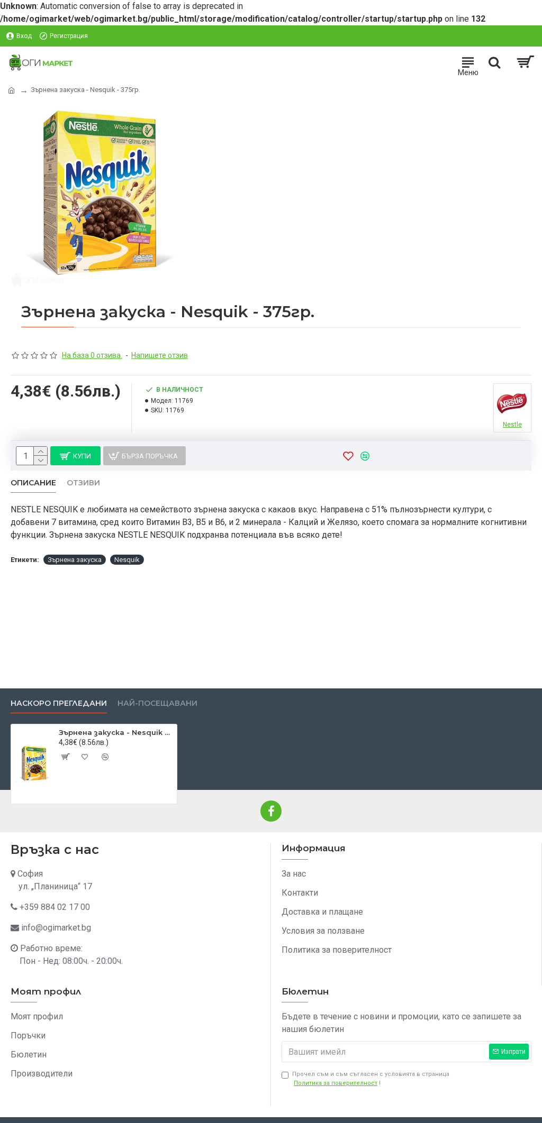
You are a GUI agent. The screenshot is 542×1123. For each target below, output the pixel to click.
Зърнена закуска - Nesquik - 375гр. (116, 732)
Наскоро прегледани (59, 703)
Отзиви (83, 482)
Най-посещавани (157, 703)
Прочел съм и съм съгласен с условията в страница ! (370, 1079)
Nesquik (127, 560)
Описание (33, 482)
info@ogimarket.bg (56, 928)
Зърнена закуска (75, 560)
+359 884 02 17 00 (55, 907)
